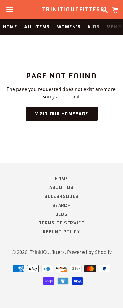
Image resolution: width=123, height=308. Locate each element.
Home (10, 27)
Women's (69, 27)
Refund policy (61, 232)
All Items (37, 27)
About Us (61, 187)
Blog (62, 214)
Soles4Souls (61, 196)
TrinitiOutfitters (61, 9)
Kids (93, 27)
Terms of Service (61, 223)
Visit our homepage (61, 113)
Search (61, 205)
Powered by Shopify (89, 252)
